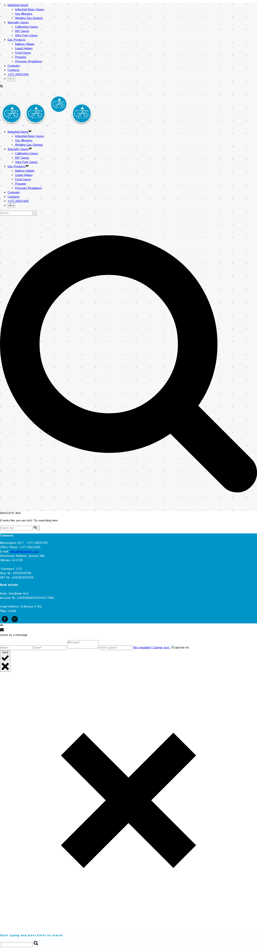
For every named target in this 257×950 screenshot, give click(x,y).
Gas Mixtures (23, 14)
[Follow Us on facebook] (5, 621)
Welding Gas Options (29, 18)
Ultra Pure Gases (26, 35)
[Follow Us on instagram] (15, 621)
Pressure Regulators (28, 61)
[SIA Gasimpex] (46, 124)
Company (14, 66)
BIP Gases (22, 31)
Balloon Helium (24, 44)
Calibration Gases (26, 27)
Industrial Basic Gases (29, 9)
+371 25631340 (18, 74)
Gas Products (17, 40)
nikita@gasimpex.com (24, 551)
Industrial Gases (18, 5)
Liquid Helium (24, 48)
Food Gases (23, 53)
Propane (20, 57)
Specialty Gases (18, 22)
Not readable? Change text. (151, 647)
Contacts (14, 70)
